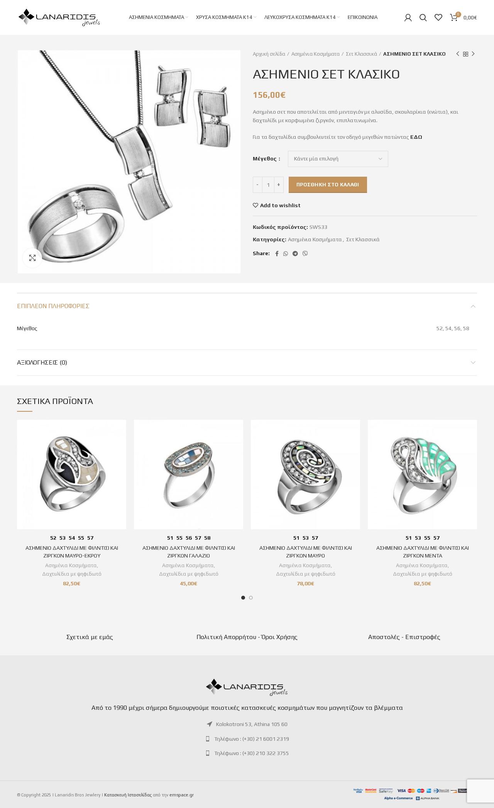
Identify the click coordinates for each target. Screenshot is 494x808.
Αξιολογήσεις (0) (42, 362)
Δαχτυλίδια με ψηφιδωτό (72, 574)
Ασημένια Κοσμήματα (315, 54)
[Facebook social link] (277, 254)
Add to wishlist (280, 205)
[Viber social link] (305, 254)
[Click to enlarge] (32, 258)
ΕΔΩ (416, 137)
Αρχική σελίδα (269, 54)
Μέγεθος (265, 158)
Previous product (458, 54)
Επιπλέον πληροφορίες (53, 306)
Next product (473, 54)
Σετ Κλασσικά (361, 54)
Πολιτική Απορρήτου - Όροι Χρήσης (247, 637)
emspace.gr (181, 795)
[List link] (247, 724)
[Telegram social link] (295, 254)
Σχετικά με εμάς (89, 637)
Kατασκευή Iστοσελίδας (128, 795)
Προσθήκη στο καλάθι (327, 185)
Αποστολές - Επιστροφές (404, 637)
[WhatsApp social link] (285, 254)
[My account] (408, 17)
